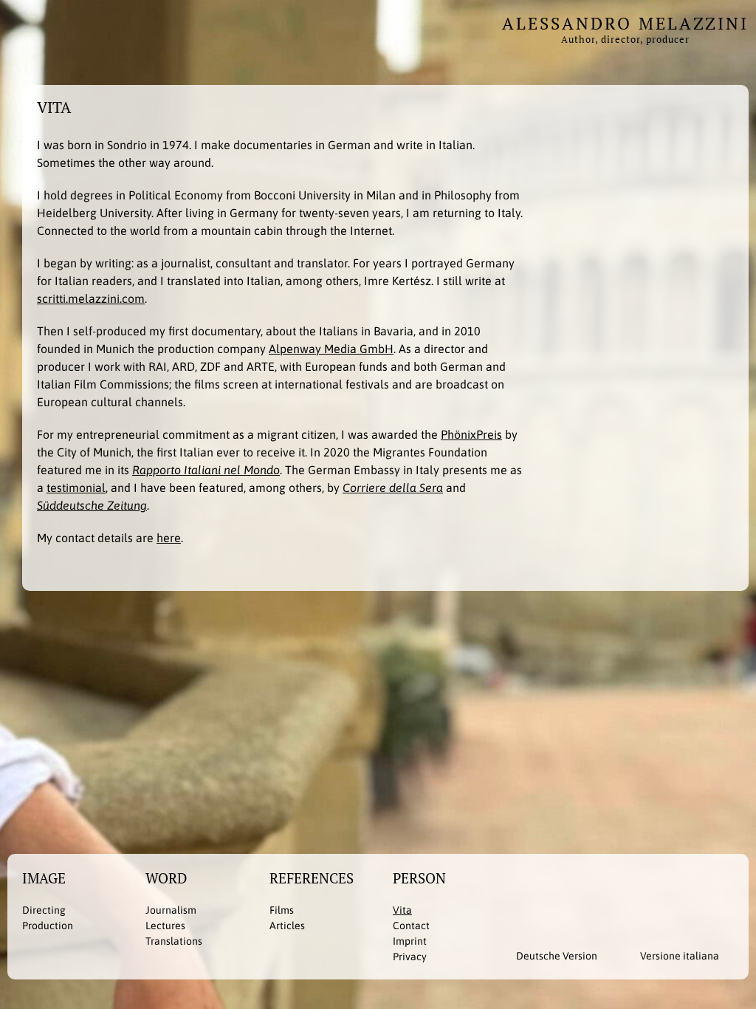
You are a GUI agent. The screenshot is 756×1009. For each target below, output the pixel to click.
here (169, 537)
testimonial (76, 487)
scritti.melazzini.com (91, 298)
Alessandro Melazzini (625, 28)
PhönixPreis (471, 434)
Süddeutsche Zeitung (92, 505)
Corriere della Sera (393, 487)
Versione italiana (679, 956)
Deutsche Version (556, 956)
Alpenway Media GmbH (331, 348)
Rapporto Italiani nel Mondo (206, 469)
